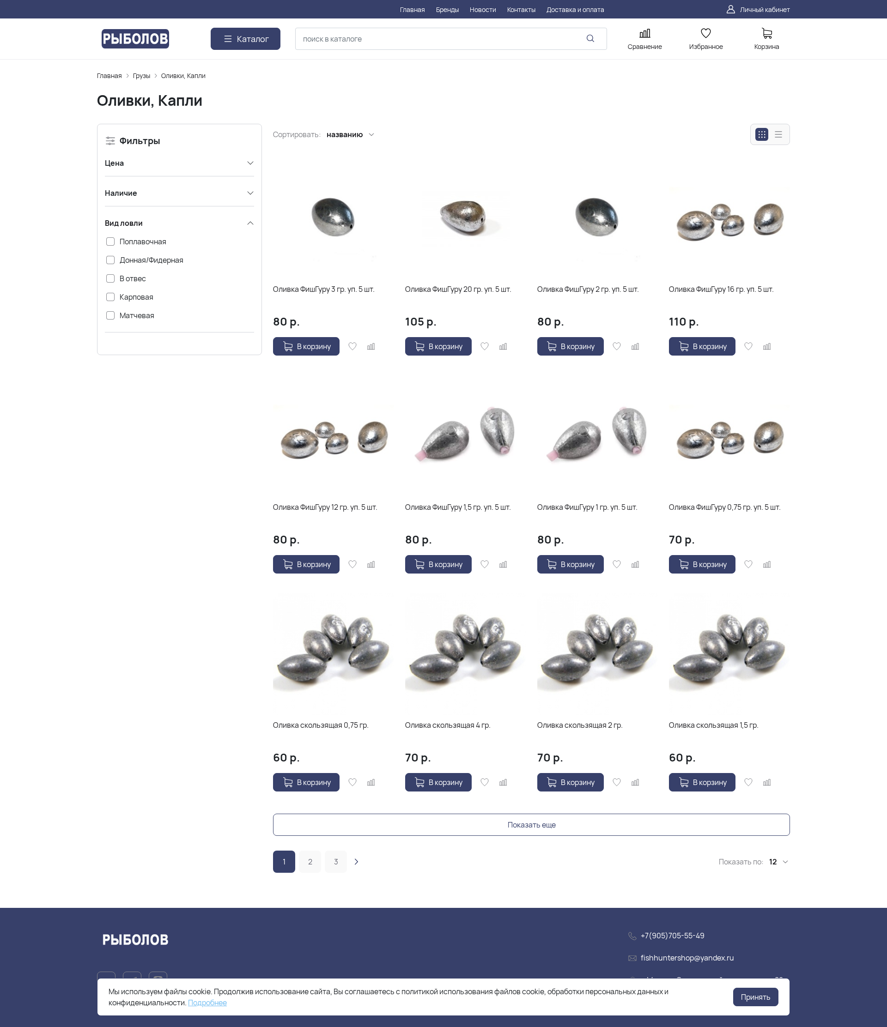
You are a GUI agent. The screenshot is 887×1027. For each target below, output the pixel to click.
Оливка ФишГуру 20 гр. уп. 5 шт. (458, 289)
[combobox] (451, 39)
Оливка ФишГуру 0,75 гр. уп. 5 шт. (725, 507)
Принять (756, 997)
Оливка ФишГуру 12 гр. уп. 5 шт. (325, 507)
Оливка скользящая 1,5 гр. (714, 725)
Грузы (141, 75)
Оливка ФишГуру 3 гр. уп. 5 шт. (324, 289)
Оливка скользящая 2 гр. (580, 725)
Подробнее (207, 1002)
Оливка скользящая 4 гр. (448, 725)
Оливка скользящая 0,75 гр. (321, 725)
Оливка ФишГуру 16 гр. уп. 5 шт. (721, 289)
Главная (109, 75)
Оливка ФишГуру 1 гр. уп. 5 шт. (587, 507)
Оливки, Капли (183, 75)
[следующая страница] (356, 861)
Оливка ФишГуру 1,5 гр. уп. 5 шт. (458, 507)
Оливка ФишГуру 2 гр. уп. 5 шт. (588, 289)
